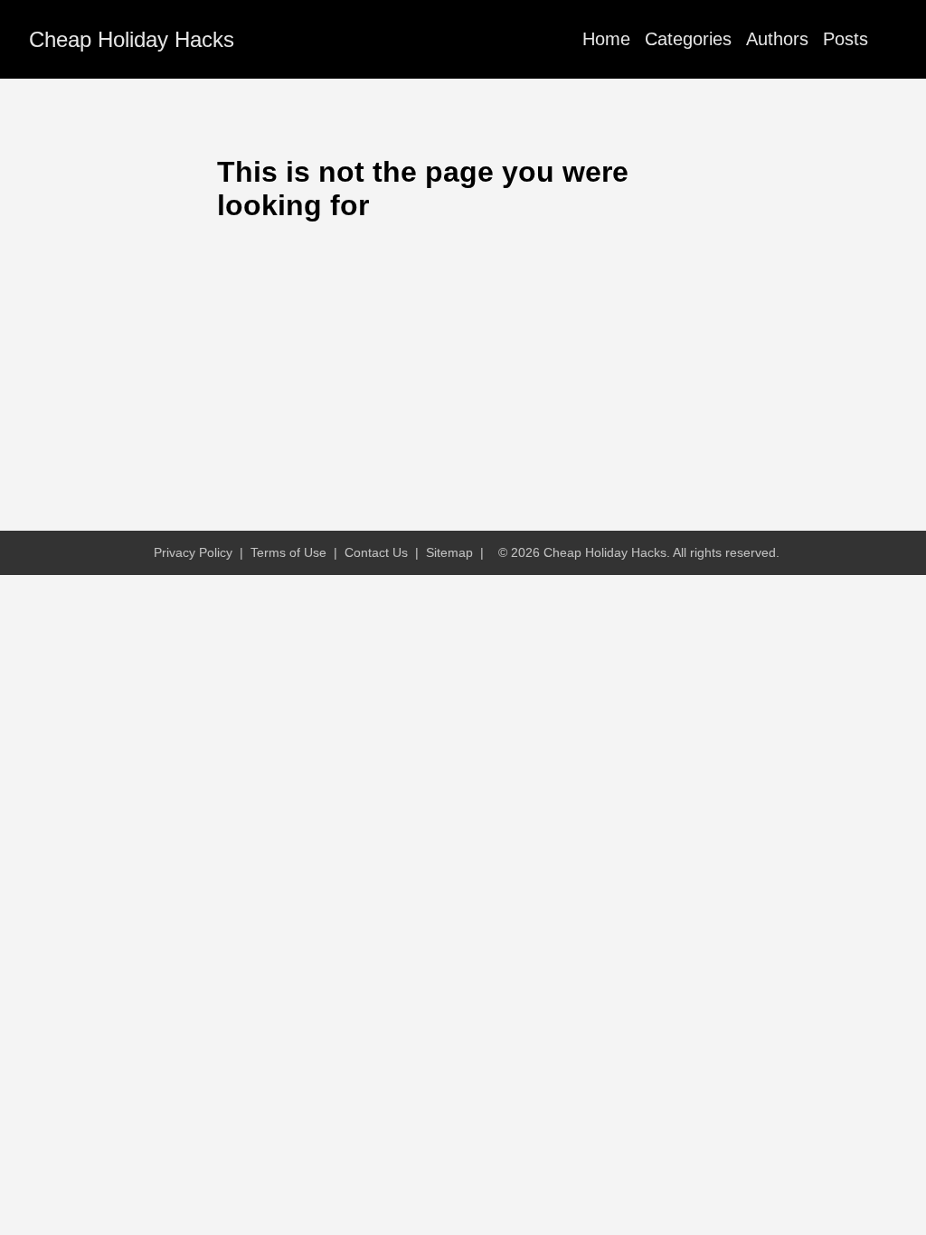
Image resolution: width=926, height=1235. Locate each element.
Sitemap (449, 552)
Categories (688, 39)
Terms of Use (288, 552)
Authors (777, 39)
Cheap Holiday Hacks (131, 39)
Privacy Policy (193, 552)
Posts (845, 39)
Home (606, 39)
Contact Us (376, 552)
